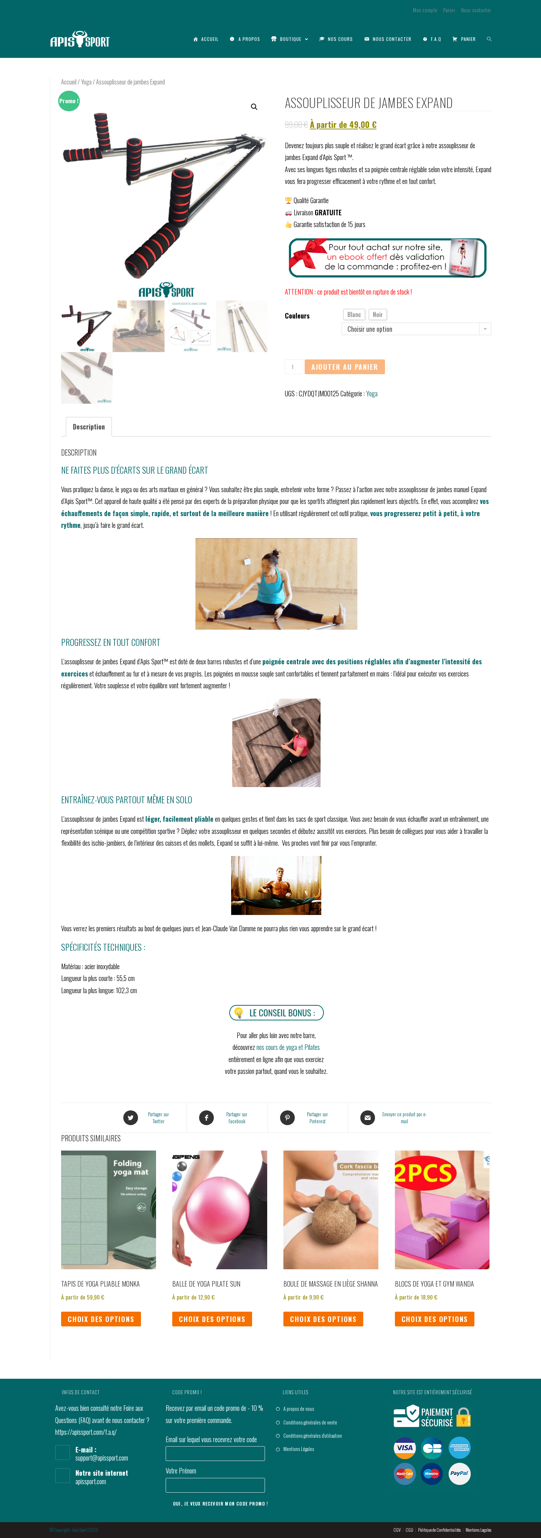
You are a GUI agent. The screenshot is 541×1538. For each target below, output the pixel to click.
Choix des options (101, 1319)
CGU (409, 1530)
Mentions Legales (478, 1530)
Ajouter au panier (344, 367)
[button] (254, 107)
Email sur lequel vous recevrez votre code (211, 1439)
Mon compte (425, 10)
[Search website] (489, 39)
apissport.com (90, 1481)
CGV (397, 1530)
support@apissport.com (101, 1457)
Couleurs (297, 315)
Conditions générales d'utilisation (312, 1435)
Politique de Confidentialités (439, 1530)
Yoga (86, 81)
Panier (449, 10)
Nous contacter (476, 10)
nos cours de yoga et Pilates (288, 1047)
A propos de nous (298, 1408)
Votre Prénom (181, 1470)
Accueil (69, 81)
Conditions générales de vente (310, 1422)
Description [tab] (89, 426)
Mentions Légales (298, 1448)
